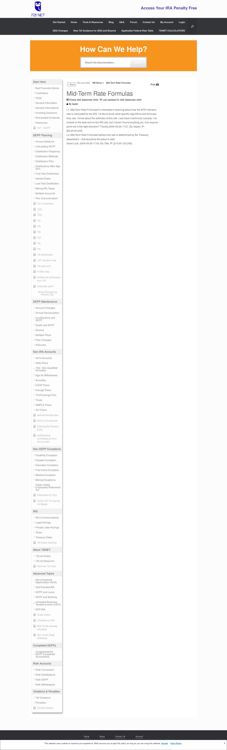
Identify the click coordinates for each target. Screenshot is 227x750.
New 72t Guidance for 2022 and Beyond (94, 30)
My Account (166, 22)
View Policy (176, 743)
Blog (111, 22)
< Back (71, 84)
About (102, 736)
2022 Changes (60, 30)
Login (182, 22)
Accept (164, 743)
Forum (133, 22)
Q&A (121, 22)
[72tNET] (37, 9)
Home (74, 22)
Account (139, 736)
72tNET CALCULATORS (172, 30)
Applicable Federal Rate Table (137, 30)
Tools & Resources (93, 22)
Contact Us (149, 22)
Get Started (59, 22)
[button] (192, 26)
